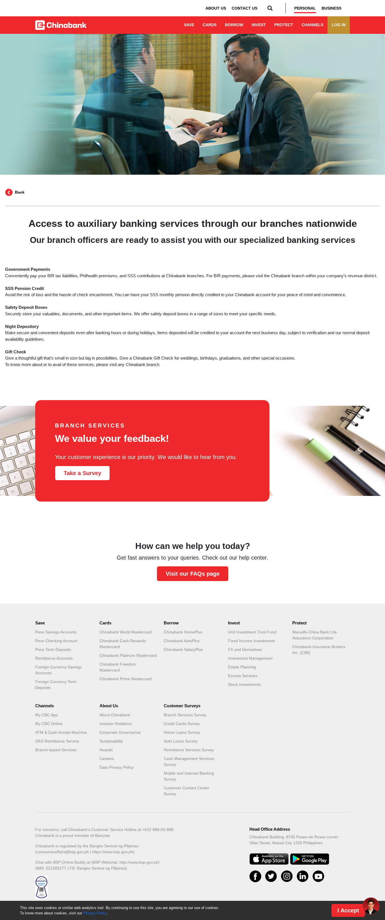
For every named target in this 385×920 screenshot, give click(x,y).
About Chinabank (114, 715)
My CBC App (46, 715)
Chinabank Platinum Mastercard (128, 655)
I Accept (348, 910)
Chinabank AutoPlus (182, 641)
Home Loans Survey (182, 732)
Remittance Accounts (54, 658)
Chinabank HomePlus (183, 632)
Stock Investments (244, 684)
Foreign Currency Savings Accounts (58, 670)
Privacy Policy (95, 913)
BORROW (234, 25)
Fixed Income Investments (251, 641)
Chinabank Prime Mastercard (125, 679)
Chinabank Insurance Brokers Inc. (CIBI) (318, 649)
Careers (106, 758)
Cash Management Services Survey (189, 761)
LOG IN (339, 25)
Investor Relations (115, 723)
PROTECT (283, 25)
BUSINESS (331, 8)
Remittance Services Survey (189, 750)
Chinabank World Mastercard (125, 632)
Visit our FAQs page (193, 574)
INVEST (259, 25)
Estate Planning (242, 667)
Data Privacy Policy (116, 767)
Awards (106, 750)
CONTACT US (244, 8)
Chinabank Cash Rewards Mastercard (122, 644)
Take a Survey (82, 473)
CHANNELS (312, 25)
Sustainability (111, 741)
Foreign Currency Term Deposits (56, 684)
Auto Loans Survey (181, 741)
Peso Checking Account (56, 641)
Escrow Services (242, 675)
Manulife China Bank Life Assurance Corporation (314, 635)
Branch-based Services (56, 750)
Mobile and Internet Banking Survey (189, 776)
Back (20, 192)
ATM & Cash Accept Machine (61, 732)
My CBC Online (49, 723)
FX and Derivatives (245, 649)
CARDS (209, 25)
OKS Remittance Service (57, 741)
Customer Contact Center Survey (186, 791)
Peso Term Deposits (53, 649)
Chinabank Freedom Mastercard (117, 667)
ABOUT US (215, 8)
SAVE (189, 25)
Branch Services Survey (185, 715)
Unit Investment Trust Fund (252, 632)
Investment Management (250, 658)
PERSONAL (305, 8)
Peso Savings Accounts (56, 632)
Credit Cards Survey (182, 723)
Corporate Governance (120, 732)
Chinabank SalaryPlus (183, 649)
